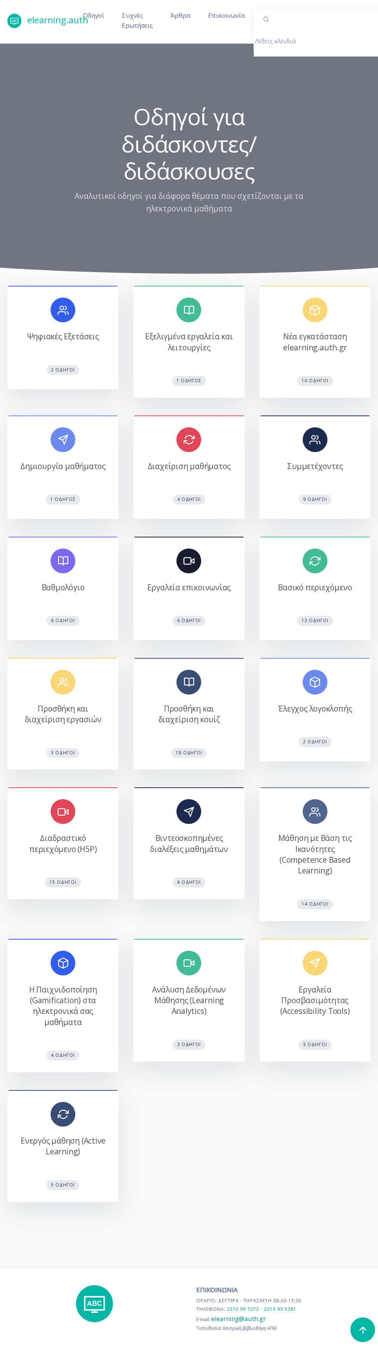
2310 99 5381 (280, 1309)
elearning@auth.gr (238, 1318)
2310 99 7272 (244, 1309)
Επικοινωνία (226, 15)
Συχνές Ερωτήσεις (137, 20)
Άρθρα (180, 15)
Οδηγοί (93, 15)
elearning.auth (49, 20)
